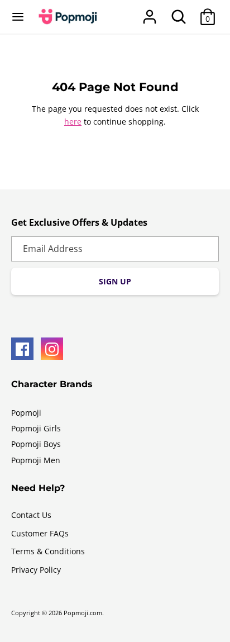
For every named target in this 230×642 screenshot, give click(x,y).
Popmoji (26, 412)
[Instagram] (52, 348)
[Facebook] (22, 348)
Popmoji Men (35, 460)
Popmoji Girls (36, 428)
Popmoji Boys (36, 444)
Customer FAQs (40, 533)
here (73, 121)
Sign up (115, 281)
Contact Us (31, 515)
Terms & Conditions (48, 551)
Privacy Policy (36, 569)
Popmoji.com (83, 613)
